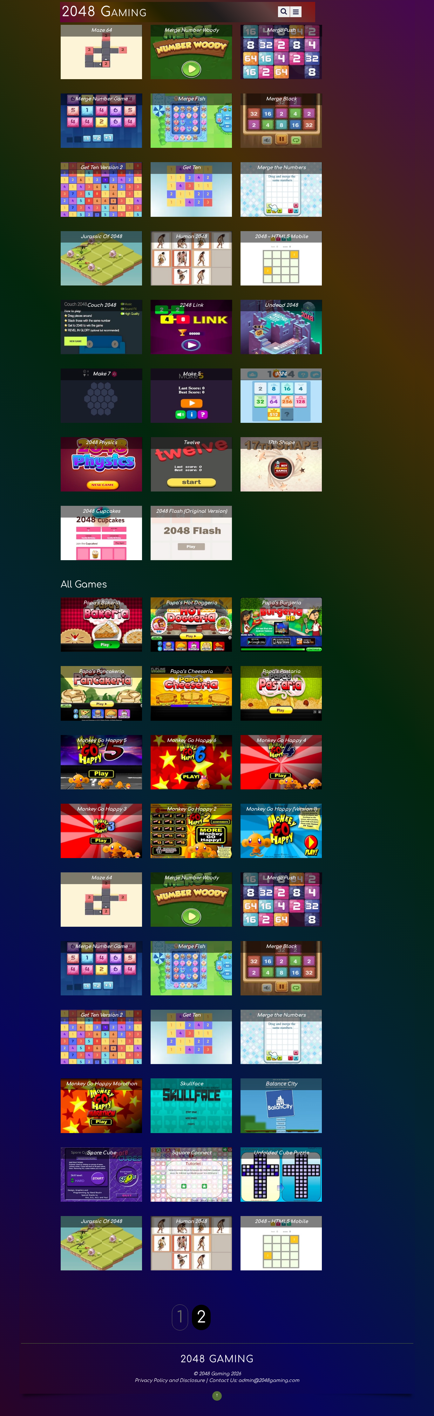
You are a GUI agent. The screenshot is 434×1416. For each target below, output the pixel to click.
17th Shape (281, 442)
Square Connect (191, 1153)
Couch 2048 (101, 305)
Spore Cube (101, 1153)
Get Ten (191, 167)
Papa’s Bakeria (101, 603)
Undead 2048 (281, 305)
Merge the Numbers (281, 167)
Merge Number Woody (191, 30)
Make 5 (191, 374)
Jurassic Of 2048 (101, 236)
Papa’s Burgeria (281, 603)
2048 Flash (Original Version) (191, 511)
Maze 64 (101, 30)
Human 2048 (191, 236)
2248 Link (191, 305)
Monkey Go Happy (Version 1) (281, 809)
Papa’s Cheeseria (191, 671)
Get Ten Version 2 (101, 167)
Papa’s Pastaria (281, 671)
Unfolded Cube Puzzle (281, 1153)
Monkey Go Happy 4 (281, 740)
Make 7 (101, 374)
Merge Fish (191, 99)
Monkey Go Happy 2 (191, 809)
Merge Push (281, 30)
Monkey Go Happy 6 (191, 740)
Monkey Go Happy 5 (101, 740)
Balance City (281, 1084)
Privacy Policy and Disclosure (170, 1380)
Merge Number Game (101, 99)
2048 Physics (101, 442)
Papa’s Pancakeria (101, 671)
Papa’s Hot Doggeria (191, 603)
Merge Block (281, 99)
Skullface (191, 1084)
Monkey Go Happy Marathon (101, 1084)
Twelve (191, 442)
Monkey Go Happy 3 (101, 809)
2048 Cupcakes (101, 511)
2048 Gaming (214, 1373)
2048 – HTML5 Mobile (281, 236)
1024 (281, 374)
